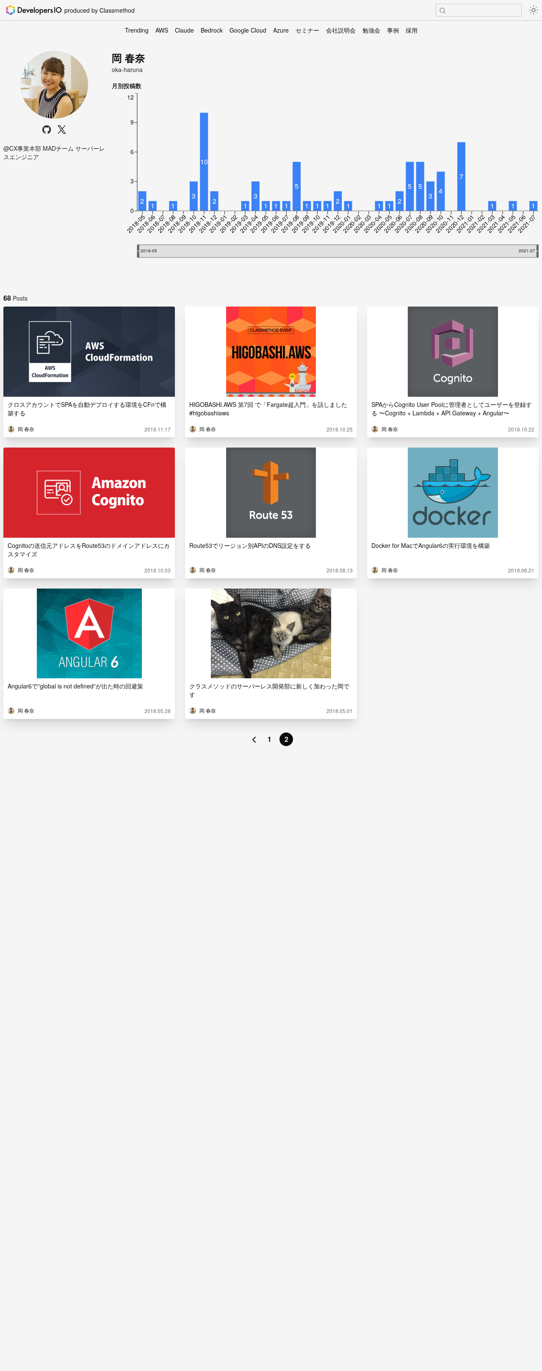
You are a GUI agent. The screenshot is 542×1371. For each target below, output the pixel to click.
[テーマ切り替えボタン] (533, 10)
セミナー (307, 30)
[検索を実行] (442, 10)
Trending (137, 30)
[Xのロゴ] (62, 129)
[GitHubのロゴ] (46, 129)
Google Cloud (248, 30)
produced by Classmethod (99, 10)
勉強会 (371, 30)
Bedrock (212, 30)
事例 (393, 30)
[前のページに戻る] (254, 739)
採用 (412, 30)
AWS (161, 30)
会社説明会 (341, 30)
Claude (184, 30)
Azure (281, 30)
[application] (325, 188)
